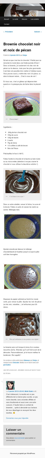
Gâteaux (27, 360)
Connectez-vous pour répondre (17, 418)
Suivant (38, 32)
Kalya (25, 55)
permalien (6, 365)
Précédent (8, 32)
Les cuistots (35, 19)
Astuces (24, 19)
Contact (6, 24)
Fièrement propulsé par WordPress (22, 453)
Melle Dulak (29, 391)
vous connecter (19, 438)
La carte (15, 19)
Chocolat (16, 362)
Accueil (6, 19)
